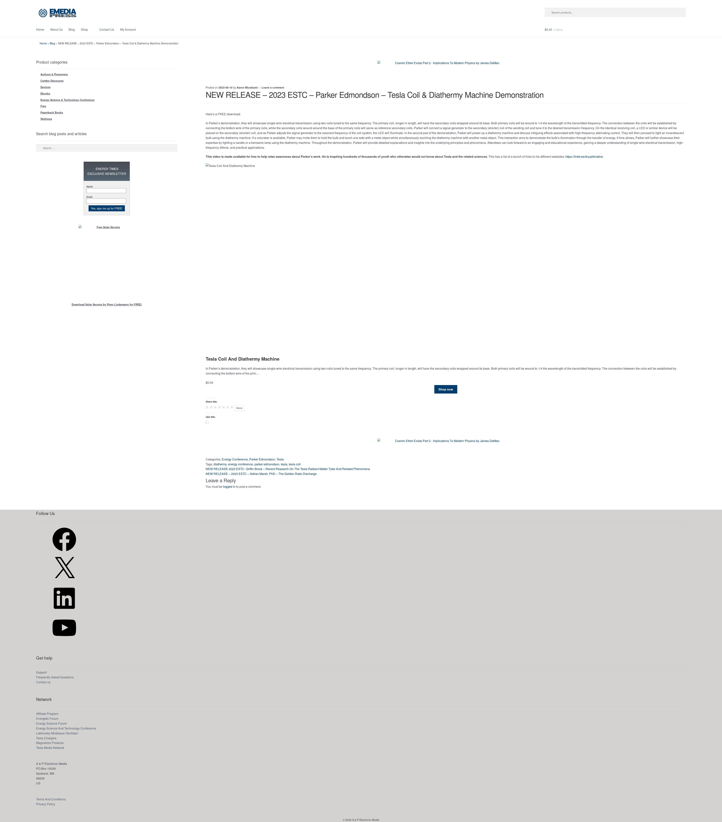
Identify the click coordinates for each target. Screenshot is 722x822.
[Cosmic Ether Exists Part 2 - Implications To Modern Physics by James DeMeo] (445, 69)
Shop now (445, 389)
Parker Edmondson (262, 459)
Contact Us (106, 29)
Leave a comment (273, 87)
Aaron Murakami (247, 87)
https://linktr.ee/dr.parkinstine (584, 156)
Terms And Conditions (51, 799)
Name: (89, 186)
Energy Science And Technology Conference (66, 728)
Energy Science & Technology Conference (67, 100)
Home (40, 29)
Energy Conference (235, 459)
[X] (64, 581)
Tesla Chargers (46, 738)
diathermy (220, 464)
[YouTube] (64, 640)
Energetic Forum (47, 718)
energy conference (240, 464)
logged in (229, 486)
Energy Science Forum (51, 723)
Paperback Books (51, 112)
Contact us (43, 682)
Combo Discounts (52, 81)
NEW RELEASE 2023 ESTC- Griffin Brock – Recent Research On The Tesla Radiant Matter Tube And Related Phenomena (288, 469)
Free (43, 106)
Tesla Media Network (50, 747)
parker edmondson (266, 464)
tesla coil (295, 464)
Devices (45, 87)
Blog (72, 29)
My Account (128, 29)
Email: (89, 196)
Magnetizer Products (50, 743)
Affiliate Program (47, 713)
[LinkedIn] (64, 611)
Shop (84, 29)
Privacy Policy (45, 804)
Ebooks (45, 93)
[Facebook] (64, 552)
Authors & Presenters (54, 74)
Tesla (280, 459)
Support (41, 672)
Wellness (46, 119)
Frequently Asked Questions (55, 677)
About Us (56, 29)
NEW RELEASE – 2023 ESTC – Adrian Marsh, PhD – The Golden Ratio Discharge (261, 474)
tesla (284, 464)
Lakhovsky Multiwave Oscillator (57, 733)
